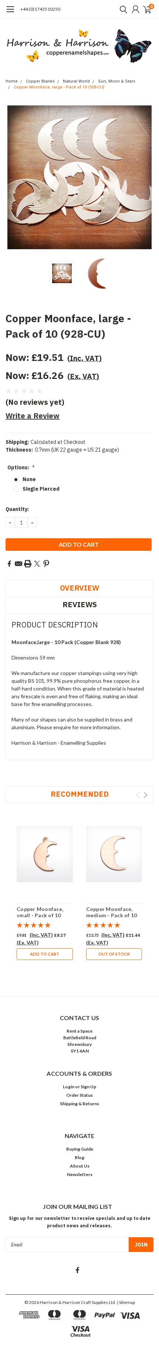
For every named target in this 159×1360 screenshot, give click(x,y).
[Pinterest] (46, 563)
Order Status (79, 1095)
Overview (79, 588)
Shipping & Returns (79, 1103)
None (29, 479)
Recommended (80, 794)
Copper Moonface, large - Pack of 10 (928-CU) (59, 87)
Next (146, 177)
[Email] (18, 563)
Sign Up (88, 1086)
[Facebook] (9, 563)
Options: (21, 467)
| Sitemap (126, 1302)
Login (68, 1086)
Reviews (79, 604)
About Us (79, 1166)
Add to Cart (44, 954)
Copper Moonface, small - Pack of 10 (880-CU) (40, 915)
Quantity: (17, 509)
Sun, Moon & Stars (116, 81)
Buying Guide (79, 1149)
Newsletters (79, 1174)
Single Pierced (41, 489)
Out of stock (114, 954)
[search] (121, 9)
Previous (12, 177)
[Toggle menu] (10, 13)
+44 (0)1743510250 (40, 9)
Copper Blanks (40, 81)
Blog (79, 1157)
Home (12, 81)
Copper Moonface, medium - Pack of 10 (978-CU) (111, 915)
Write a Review (33, 416)
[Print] (27, 563)
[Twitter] (37, 563)
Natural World (76, 81)
